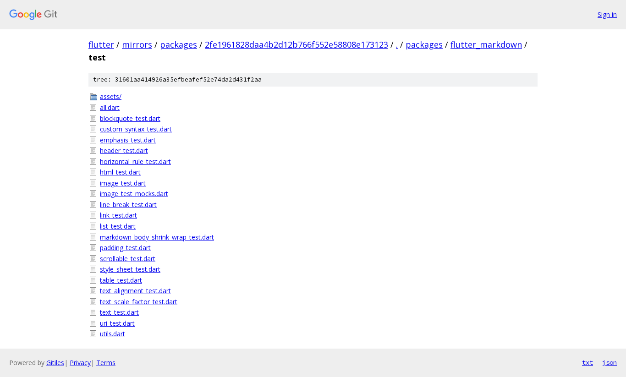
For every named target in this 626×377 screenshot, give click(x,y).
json (609, 362)
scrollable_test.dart (127, 258)
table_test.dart (121, 280)
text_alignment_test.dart (135, 290)
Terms (105, 362)
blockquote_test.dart (130, 118)
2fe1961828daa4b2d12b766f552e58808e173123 (296, 44)
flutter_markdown (486, 44)
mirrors (137, 44)
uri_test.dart (117, 323)
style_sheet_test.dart (130, 269)
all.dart (110, 107)
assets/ (110, 96)
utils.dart (112, 333)
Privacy (80, 362)
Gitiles (55, 362)
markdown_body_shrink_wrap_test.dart (157, 237)
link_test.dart (118, 215)
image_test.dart (123, 183)
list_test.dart (118, 226)
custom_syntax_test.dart (136, 129)
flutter (101, 44)
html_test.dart (120, 172)
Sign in (607, 14)
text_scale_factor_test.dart (138, 301)
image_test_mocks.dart (134, 193)
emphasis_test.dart (128, 140)
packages (178, 44)
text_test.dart (119, 312)
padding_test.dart (125, 247)
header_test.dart (124, 150)
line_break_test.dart (128, 204)
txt (587, 362)
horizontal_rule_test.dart (135, 161)
